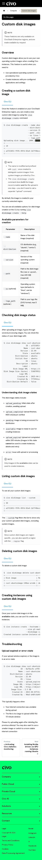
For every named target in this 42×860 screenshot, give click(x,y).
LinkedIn (31, 837)
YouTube (32, 850)
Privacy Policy (7, 844)
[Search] (38, 3)
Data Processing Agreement (13, 853)
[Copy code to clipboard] (37, 125)
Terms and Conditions (10, 840)
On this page (8, 17)
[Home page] (4, 11)
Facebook (32, 846)
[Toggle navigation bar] (3, 3)
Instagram (32, 833)
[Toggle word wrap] (33, 125)
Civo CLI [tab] (7, 101)
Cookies (5, 849)
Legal (4, 836)
